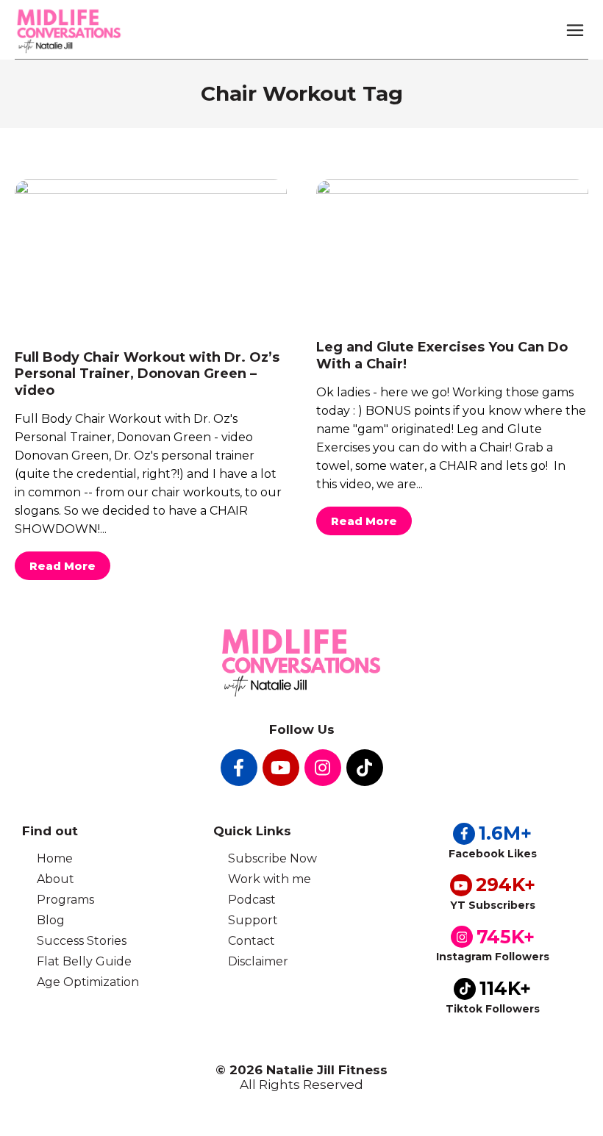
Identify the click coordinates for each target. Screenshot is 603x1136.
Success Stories (81, 941)
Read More (62, 566)
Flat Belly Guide (84, 961)
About (55, 879)
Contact (251, 941)
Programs (65, 900)
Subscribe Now (272, 858)
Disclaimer (258, 961)
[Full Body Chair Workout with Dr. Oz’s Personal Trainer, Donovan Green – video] (151, 255)
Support (253, 920)
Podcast (252, 900)
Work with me (269, 879)
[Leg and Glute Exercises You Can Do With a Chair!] (452, 250)
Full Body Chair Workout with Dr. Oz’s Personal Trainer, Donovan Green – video (147, 374)
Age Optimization (88, 982)
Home (55, 858)
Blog (51, 920)
